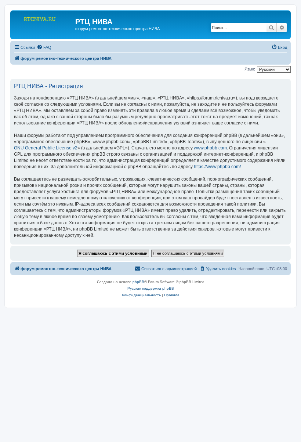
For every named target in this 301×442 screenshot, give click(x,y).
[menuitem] (44, 47)
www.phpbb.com (210, 148)
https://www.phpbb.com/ (217, 166)
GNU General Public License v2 (45, 148)
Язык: (249, 69)
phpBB (138, 282)
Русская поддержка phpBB (150, 288)
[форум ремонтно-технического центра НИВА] (43, 24)
